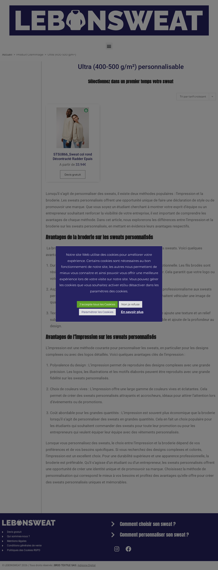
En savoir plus (132, 312)
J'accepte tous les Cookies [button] (97, 304)
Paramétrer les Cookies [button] (97, 312)
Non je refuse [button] (130, 304)
